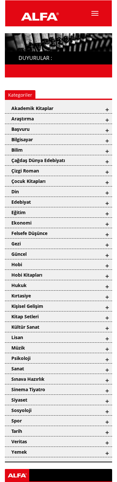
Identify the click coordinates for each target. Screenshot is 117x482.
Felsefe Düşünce (29, 233)
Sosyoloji (21, 410)
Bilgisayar (22, 139)
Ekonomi (21, 223)
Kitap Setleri (25, 316)
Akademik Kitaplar (32, 108)
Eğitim (18, 212)
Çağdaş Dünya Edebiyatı (38, 160)
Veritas (19, 441)
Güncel (19, 254)
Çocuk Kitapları (28, 181)
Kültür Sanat (25, 327)
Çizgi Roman (25, 171)
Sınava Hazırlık (28, 379)
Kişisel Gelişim (27, 306)
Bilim (17, 150)
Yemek (19, 452)
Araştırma (22, 119)
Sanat (17, 368)
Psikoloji (21, 358)
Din (15, 191)
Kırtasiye (21, 296)
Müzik (18, 348)
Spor (16, 421)
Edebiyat (21, 202)
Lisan (17, 337)
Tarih (16, 431)
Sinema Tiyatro (28, 389)
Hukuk (19, 285)
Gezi (16, 244)
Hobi (16, 264)
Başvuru (20, 129)
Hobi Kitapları (26, 275)
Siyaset (19, 400)
